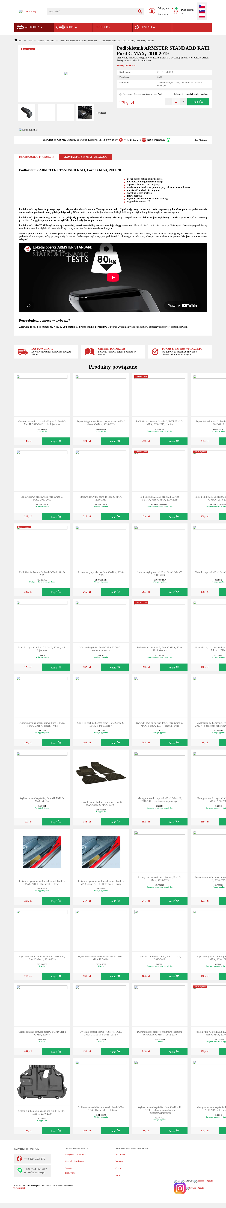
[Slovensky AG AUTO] (202, 11)
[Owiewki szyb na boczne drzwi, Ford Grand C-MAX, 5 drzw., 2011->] (101, 695)
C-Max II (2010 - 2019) (46, 41)
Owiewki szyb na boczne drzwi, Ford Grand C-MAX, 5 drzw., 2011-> (101, 724)
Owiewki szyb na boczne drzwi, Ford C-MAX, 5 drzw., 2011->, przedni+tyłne (42, 724)
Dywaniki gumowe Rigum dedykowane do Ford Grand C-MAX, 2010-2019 (101, 423)
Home (20, 41)
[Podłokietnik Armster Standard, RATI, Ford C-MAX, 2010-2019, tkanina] (159, 394)
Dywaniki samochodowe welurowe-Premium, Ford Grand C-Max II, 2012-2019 (160, 1033)
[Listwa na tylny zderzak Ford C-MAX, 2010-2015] (101, 545)
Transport (70, 1172)
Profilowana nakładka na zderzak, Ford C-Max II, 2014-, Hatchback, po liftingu (101, 1108)
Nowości (119, 1161)
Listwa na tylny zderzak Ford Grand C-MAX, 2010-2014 (160, 573)
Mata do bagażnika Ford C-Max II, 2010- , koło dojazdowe (42, 649)
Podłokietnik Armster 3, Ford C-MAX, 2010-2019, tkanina (160, 649)
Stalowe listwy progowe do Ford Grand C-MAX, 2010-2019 (42, 498)
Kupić (197, 101)
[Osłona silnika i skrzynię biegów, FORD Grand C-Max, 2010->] (42, 1004)
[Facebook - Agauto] (203, 1181)
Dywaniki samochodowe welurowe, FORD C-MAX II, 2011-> (101, 958)
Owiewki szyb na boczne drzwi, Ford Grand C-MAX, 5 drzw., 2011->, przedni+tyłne (159, 724)
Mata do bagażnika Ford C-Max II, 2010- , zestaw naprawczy (100, 649)
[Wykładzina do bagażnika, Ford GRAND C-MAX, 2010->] (42, 771)
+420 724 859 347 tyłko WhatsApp (35, 1170)
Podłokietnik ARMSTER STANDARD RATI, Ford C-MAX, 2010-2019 (128, 41)
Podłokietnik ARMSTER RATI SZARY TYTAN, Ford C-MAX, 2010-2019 (160, 498)
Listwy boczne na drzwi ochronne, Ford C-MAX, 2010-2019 (159, 879)
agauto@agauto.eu (156, 139)
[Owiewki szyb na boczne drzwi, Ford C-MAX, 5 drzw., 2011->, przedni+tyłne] (42, 695)
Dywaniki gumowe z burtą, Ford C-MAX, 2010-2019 (160, 958)
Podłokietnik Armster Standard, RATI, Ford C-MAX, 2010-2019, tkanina (159, 423)
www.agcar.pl (19, 1188)
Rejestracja (162, 14)
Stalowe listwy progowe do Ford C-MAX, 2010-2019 (101, 498)
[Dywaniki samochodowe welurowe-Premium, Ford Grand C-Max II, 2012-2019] (159, 1004)
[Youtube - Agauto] (195, 1188)
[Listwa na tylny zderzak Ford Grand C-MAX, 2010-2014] (159, 545)
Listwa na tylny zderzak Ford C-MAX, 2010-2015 (101, 573)
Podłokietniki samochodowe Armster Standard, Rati (78, 41)
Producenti (120, 1154)
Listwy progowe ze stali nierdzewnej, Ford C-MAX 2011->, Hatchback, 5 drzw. (42, 882)
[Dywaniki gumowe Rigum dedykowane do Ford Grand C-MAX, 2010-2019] (101, 394)
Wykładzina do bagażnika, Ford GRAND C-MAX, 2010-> (42, 800)
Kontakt (119, 1175)
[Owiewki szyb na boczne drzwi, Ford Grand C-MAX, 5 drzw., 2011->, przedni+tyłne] (159, 695)
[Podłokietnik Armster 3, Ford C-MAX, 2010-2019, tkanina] (159, 620)
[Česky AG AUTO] (202, 6)
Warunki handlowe (74, 1161)
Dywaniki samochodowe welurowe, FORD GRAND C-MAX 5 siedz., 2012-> (101, 1033)
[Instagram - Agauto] (180, 1188)
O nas (118, 1168)
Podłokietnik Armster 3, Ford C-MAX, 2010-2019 (42, 573)
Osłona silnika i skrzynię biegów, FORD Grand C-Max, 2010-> (42, 1033)
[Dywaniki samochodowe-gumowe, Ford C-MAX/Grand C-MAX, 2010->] (101, 772)
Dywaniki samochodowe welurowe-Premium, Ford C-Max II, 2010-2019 (42, 958)
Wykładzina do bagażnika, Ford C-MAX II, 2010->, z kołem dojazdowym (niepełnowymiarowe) (160, 1110)
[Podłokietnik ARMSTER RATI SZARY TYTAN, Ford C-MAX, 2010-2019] (159, 469)
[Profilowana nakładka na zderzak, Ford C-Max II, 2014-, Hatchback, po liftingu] (101, 1080)
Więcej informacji (126, 65)
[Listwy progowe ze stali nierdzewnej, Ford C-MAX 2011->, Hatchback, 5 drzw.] (42, 852)
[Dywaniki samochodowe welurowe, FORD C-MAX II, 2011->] (101, 929)
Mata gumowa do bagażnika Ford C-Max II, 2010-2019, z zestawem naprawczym (160, 800)
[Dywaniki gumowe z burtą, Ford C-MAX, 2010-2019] (159, 929)
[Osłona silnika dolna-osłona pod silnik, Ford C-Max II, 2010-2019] (42, 1081)
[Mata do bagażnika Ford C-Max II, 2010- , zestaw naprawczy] (101, 620)
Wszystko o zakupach (75, 1154)
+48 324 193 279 (132, 139)
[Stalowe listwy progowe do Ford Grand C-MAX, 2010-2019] (42, 469)
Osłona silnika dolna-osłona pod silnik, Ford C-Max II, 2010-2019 (42, 1112)
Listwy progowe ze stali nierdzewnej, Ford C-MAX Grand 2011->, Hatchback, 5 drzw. (101, 882)
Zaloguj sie (163, 8)
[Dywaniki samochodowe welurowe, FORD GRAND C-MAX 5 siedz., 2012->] (101, 1004)
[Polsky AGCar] (202, 16)
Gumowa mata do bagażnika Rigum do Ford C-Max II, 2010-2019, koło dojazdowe (42, 423)
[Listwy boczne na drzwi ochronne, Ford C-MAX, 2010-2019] (159, 850)
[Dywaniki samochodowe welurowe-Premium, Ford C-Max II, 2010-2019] (42, 929)
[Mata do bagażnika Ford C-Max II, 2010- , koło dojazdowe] (42, 620)
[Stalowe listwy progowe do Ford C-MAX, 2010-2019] (101, 469)
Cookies (69, 1168)
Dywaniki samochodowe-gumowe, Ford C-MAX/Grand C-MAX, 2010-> (101, 803)
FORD (30, 41)
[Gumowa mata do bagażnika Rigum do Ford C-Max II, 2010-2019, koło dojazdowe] (42, 394)
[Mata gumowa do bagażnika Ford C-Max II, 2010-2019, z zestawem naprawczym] (159, 771)
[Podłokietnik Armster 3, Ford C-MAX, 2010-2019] (42, 545)
